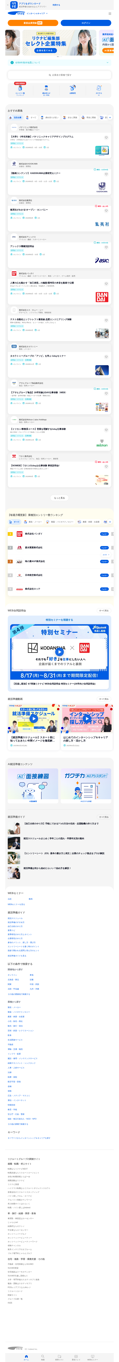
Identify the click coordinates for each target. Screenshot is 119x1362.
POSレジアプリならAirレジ (19, 1287)
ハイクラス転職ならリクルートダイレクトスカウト (29, 1188)
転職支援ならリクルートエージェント (23, 1173)
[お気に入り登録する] (106, 137)
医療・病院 (12, 1077)
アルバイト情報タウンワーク (20, 1200)
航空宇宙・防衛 (14, 1082)
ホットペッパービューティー (20, 1238)
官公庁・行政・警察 (16, 1114)
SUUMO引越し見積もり (18, 1276)
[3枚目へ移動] (60, 56)
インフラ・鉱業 (14, 1054)
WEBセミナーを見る (16, 904)
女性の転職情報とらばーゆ (19, 1177)
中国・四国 (34, 984)
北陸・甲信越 (13, 989)
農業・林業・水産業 (16, 1017)
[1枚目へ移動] (58, 56)
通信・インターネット (17, 1100)
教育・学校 (12, 1109)
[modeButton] (37, 13)
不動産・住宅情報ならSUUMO (20, 1264)
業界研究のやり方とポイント (20, 934)
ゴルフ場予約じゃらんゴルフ (20, 1253)
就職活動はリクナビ (16, 1180)
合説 (9, 899)
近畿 (31, 980)
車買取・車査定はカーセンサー (21, 1218)
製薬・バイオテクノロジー (19, 1012)
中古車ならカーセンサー (18, 1230)
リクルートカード (15, 1291)
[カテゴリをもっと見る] (110, 117)
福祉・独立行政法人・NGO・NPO (22, 1119)
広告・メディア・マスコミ (19, 1096)
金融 (9, 1086)
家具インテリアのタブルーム (20, 1249)
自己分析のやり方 (15, 926)
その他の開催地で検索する (19, 994)
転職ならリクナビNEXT (18, 1169)
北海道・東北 (13, 980)
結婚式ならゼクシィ (16, 1226)
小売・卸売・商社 (15, 1021)
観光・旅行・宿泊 (15, 1026)
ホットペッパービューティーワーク (22, 1242)
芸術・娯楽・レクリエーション (21, 1031)
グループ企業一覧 (15, 1299)
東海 (31, 975)
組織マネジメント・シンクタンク (22, 1063)
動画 (31, 899)
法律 (9, 1072)
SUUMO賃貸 (13, 1268)
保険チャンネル (14, 1245)
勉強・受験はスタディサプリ (20, 1283)
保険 (9, 1091)
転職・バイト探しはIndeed (19, 1208)
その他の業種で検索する (18, 1124)
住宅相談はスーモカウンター (20, 1272)
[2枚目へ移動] (59, 56)
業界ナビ (11, 930)
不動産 (10, 1044)
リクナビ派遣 (13, 1184)
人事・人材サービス (16, 1068)
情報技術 (11, 1105)
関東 (9, 984)
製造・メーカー (14, 1007)
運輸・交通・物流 (15, 1049)
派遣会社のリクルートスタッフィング (23, 1192)
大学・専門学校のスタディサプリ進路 (23, 1280)
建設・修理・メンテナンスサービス (22, 1058)
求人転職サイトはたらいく (19, 1204)
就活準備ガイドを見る (17, 956)
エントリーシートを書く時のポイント (23, 946)
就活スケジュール (15, 918)
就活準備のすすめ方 (16, 922)
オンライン (12, 975)
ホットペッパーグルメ (17, 1234)
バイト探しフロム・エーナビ (20, 1196)
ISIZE (10, 1303)
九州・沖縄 (34, 989)
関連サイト (12, 1295)
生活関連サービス (15, 1040)
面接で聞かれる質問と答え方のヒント (23, 950)
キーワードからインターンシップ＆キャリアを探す (29, 1138)
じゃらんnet (13, 1222)
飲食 (9, 1035)
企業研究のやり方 (15, 938)
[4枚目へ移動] (61, 56)
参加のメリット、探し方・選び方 (22, 942)
